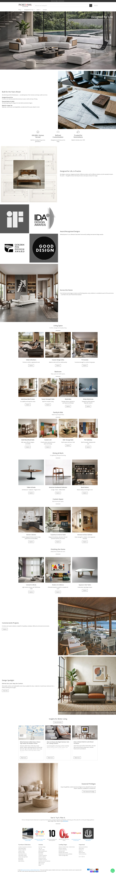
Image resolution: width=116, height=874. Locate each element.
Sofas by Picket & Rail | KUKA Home (67, 847)
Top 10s (40, 848)
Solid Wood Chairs (22, 854)
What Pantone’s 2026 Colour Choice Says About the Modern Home (30, 742)
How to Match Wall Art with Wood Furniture (83, 742)
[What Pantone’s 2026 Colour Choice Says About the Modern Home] (31, 732)
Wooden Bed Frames (63, 852)
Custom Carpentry (43, 855)
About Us (81, 851)
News (40, 865)
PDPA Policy (81, 848)
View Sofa (5, 690)
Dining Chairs (62, 851)
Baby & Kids (41, 864)
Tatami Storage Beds (23, 856)
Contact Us (81, 849)
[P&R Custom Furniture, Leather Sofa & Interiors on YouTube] (84, 857)
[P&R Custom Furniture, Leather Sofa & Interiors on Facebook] (81, 857)
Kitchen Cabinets (22, 849)
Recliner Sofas (21, 852)
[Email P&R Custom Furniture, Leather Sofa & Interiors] (79, 857)
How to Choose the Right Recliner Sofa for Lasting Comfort (58, 742)
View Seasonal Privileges (89, 791)
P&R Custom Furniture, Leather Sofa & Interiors (30, 870)
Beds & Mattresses (43, 851)
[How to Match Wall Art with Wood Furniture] (85, 732)
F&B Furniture (42, 862)
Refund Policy (82, 852)
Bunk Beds (20, 858)
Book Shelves (21, 861)
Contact (45, 9)
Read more (23, 757)
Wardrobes (20, 859)
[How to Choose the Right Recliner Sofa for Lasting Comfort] (58, 732)
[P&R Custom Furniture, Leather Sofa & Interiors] (25, 5)
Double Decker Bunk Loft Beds (65, 854)
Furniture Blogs (42, 847)
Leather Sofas (21, 851)
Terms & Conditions (83, 847)
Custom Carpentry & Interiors (25, 847)
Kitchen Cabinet (42, 856)
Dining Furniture (42, 858)
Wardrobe (41, 854)
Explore (31, 365)
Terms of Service (82, 854)
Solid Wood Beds (22, 848)
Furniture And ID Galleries (44, 861)
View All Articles (58, 722)
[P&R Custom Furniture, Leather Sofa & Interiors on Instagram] (82, 857)
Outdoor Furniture (43, 859)
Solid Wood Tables (22, 855)
